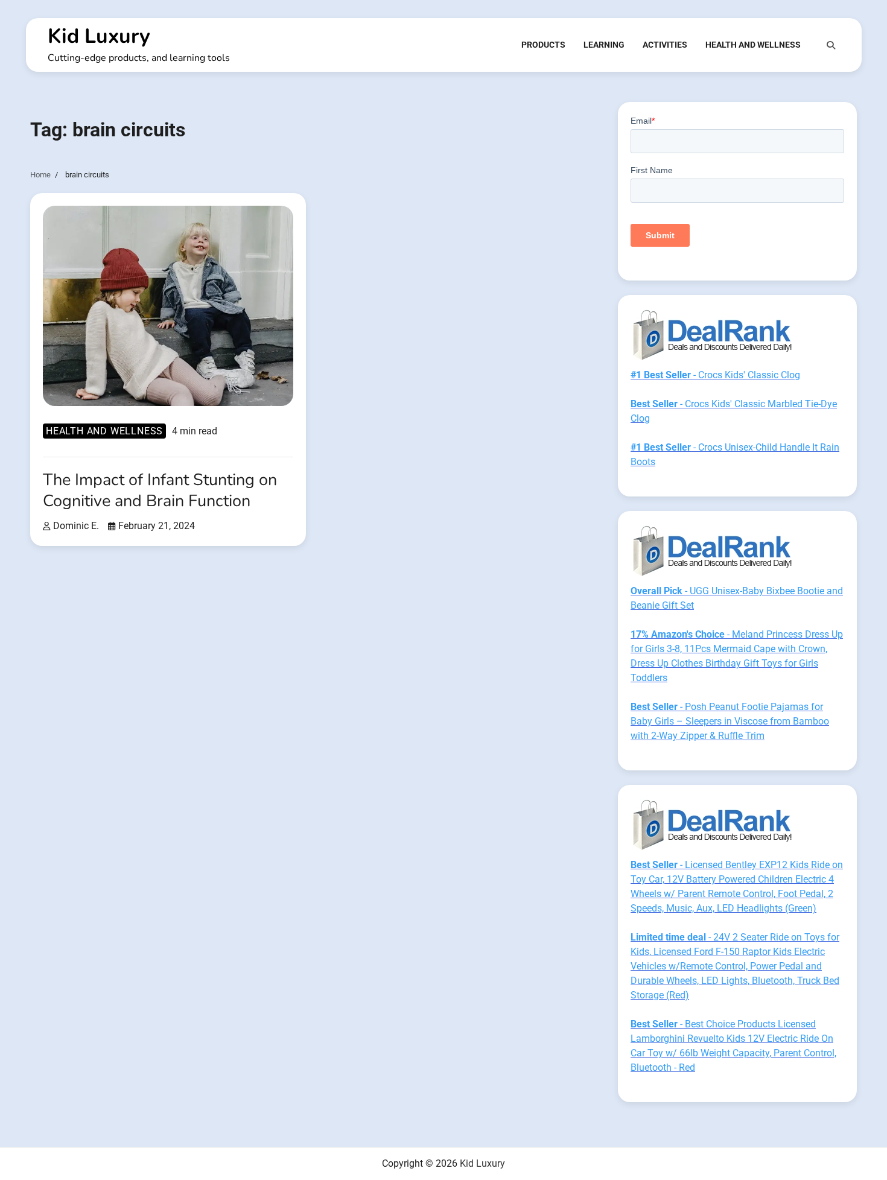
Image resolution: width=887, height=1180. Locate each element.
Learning (604, 44)
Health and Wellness (753, 44)
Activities (665, 44)
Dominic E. (76, 525)
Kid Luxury (99, 36)
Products (543, 44)
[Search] (831, 45)
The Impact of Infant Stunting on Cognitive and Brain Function (160, 490)
